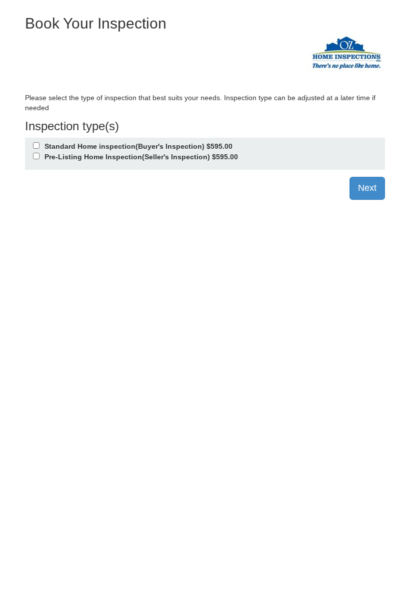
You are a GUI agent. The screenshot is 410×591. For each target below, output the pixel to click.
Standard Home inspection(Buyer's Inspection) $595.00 (138, 146)
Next (367, 188)
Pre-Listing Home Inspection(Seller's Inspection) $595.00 (141, 157)
